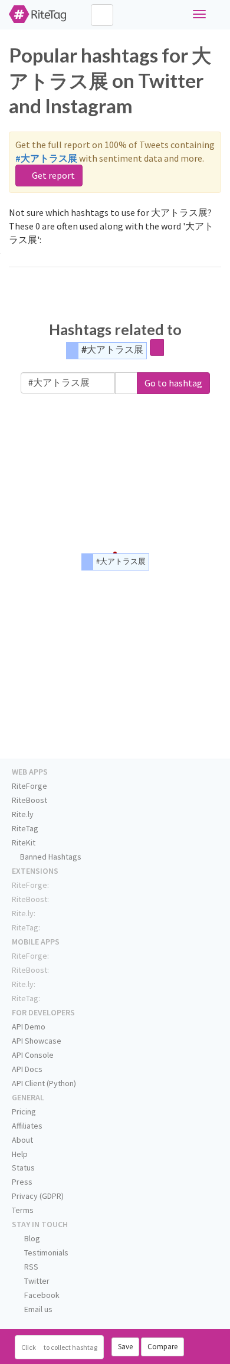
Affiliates (27, 1125)
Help (20, 1154)
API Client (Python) (44, 1083)
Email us (37, 1309)
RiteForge (29, 786)
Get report (52, 175)
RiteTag (25, 828)
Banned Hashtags (49, 856)
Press (22, 1181)
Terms (23, 1210)
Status (23, 1167)
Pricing (24, 1111)
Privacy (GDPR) (38, 1196)
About (22, 1140)
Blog (31, 1238)
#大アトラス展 (112, 349)
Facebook (41, 1295)
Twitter (36, 1281)
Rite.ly (23, 814)
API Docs (27, 1069)
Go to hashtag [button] (173, 383)
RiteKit (23, 842)
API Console (33, 1055)
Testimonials (45, 1252)
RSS (30, 1266)
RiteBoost (29, 800)
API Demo (28, 1026)
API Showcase (36, 1040)
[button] (126, 383)
